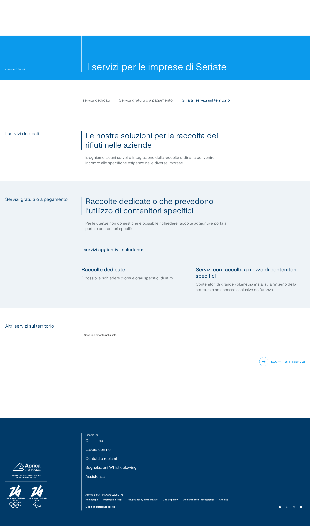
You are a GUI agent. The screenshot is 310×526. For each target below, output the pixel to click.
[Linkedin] (287, 506)
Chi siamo (94, 440)
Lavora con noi (98, 449)
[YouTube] (301, 506)
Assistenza (95, 476)
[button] (95, 100)
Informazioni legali (113, 499)
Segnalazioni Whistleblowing (111, 467)
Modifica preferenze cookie (100, 506)
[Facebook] (280, 506)
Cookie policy (170, 499)
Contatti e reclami (101, 458)
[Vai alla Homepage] (26, 485)
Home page (91, 499)
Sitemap (223, 499)
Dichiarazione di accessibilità (198, 499)
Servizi (21, 69)
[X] (294, 506)
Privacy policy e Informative (143, 499)
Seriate (11, 69)
